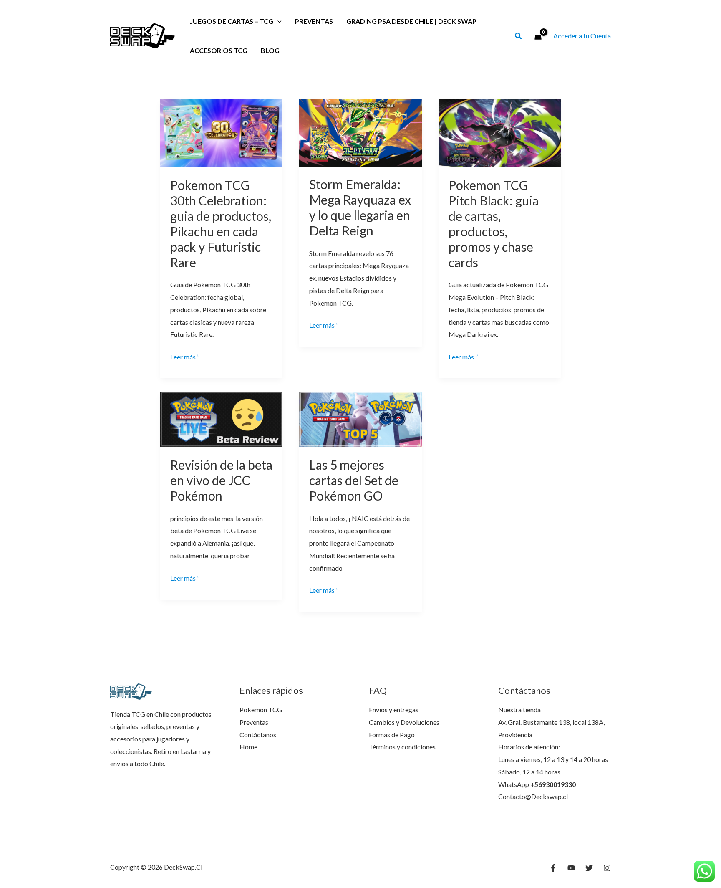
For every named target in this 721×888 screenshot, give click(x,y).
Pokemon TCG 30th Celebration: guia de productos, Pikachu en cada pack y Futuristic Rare (220, 223)
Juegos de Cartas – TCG (231, 21)
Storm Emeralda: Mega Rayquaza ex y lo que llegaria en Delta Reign (360, 207)
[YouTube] (571, 868)
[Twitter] (589, 868)
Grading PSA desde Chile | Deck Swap (411, 21)
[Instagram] (607, 868)
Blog (270, 50)
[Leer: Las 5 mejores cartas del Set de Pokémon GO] (360, 418)
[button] (518, 36)
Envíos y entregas (393, 709)
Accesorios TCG (218, 50)
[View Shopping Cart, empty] (538, 36)
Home (248, 747)
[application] (277, 21)
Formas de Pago (392, 735)
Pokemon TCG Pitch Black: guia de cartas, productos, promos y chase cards (494, 223)
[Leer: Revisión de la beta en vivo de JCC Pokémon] (221, 418)
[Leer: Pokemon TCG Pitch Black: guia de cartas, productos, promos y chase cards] (500, 132)
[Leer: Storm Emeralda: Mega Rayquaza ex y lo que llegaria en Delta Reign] (360, 132)
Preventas (314, 21)
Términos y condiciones (402, 747)
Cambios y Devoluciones (404, 722)
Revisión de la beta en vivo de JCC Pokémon (221, 480)
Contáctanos (257, 735)
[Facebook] (553, 868)
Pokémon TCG (260, 709)
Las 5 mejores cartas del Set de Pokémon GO (353, 480)
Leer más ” (184, 357)
